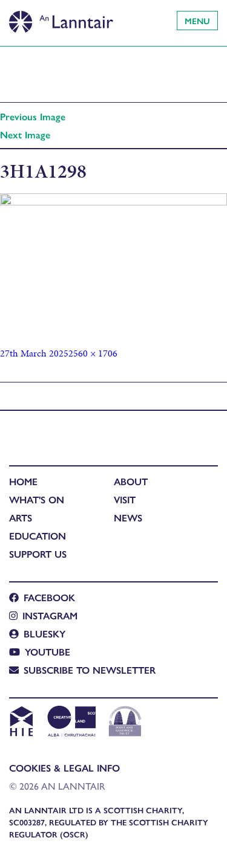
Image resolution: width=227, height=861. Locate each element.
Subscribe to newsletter (90, 670)
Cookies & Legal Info (64, 768)
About (131, 481)
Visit (125, 499)
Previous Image (32, 116)
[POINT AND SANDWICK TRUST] (125, 723)
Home (23, 481)
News (128, 517)
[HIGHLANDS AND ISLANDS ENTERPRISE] (21, 723)
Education (37, 536)
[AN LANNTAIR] (61, 18)
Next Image (25, 134)
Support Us (38, 554)
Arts (20, 517)
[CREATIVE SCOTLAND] (70, 723)
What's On (36, 499)
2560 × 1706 (92, 353)
